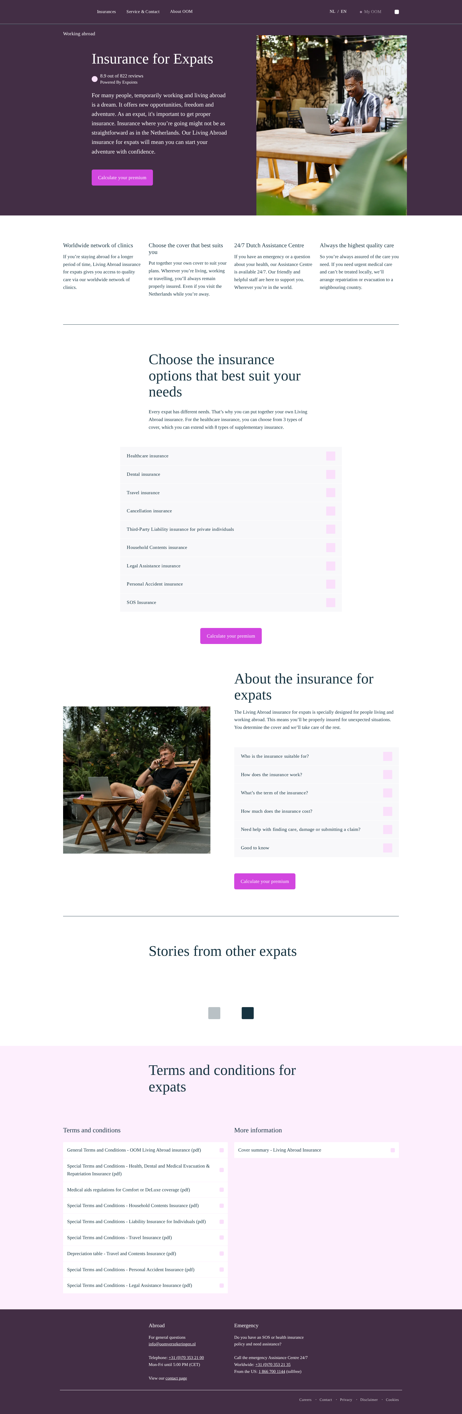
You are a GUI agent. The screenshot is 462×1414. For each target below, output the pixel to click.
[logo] (80, 1351)
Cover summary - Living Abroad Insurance (279, 1150)
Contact (325, 1400)
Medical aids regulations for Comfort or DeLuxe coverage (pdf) (128, 1189)
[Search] (397, 12)
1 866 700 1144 (272, 1371)
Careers (305, 1400)
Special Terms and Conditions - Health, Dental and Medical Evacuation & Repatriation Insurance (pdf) (138, 1169)
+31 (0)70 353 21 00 (186, 1358)
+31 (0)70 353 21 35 (273, 1364)
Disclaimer (369, 1400)
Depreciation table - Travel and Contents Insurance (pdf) (121, 1253)
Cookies (392, 1400)
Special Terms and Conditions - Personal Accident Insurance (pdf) (130, 1269)
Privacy (346, 1400)
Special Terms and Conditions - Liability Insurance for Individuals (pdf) (136, 1221)
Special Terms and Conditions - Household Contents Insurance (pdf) (133, 1205)
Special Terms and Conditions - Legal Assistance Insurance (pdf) (129, 1285)
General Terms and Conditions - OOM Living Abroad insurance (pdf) (134, 1150)
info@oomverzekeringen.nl (172, 1344)
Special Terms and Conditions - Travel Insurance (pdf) (120, 1237)
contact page (176, 1378)
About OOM (181, 11)
